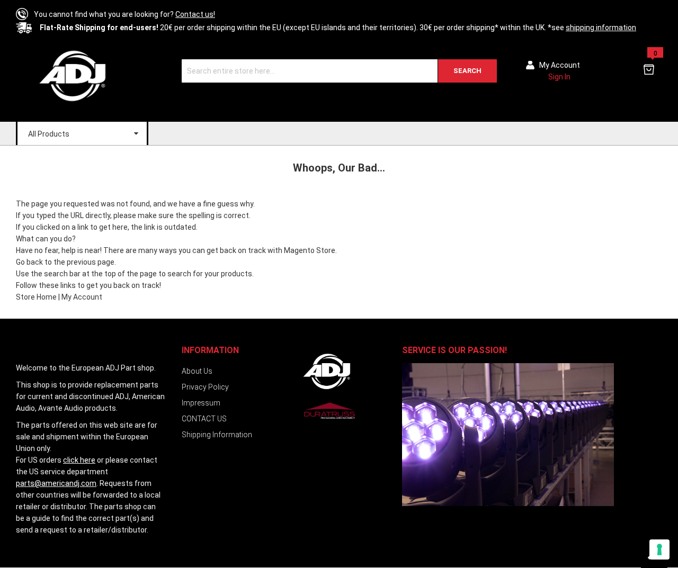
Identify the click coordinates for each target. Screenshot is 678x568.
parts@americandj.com (56, 483)
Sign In (559, 77)
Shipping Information (217, 434)
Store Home (36, 297)
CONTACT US (204, 418)
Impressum (201, 403)
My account (559, 65)
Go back (29, 262)
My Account (81, 297)
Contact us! (195, 14)
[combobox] (339, 71)
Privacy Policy (205, 387)
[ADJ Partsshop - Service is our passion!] (71, 75)
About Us (197, 371)
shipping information (601, 27)
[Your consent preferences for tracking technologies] (659, 549)
